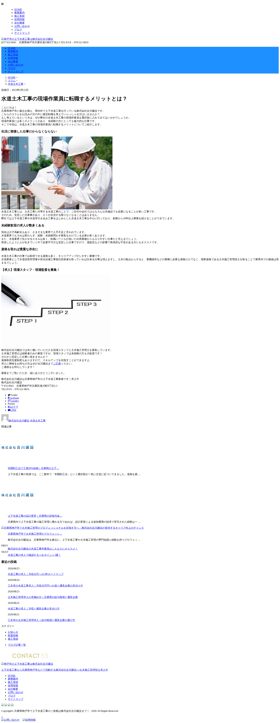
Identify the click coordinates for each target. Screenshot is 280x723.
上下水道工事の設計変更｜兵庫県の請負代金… (35, 515)
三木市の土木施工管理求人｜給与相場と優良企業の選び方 (41, 620)
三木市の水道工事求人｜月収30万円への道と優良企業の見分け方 (45, 585)
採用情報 (19, 19)
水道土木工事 (15, 84)
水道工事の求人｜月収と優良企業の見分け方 (34, 608)
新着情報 (13, 635)
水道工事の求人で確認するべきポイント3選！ (34, 555)
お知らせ (13, 632)
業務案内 (19, 12)
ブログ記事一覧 (17, 644)
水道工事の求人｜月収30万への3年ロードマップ (36, 574)
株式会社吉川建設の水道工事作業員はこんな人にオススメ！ (43, 548)
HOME (18, 9)
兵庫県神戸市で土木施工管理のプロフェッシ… (35, 533)
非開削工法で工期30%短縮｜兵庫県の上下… (33, 468)
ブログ (18, 29)
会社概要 (19, 22)
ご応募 (57, 363)
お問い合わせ (22, 26)
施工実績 (19, 16)
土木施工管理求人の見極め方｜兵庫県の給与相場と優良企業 (43, 597)
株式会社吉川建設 (19, 420)
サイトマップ (22, 33)
